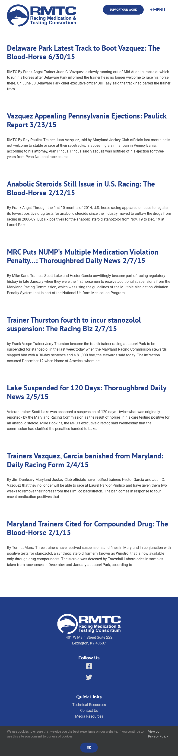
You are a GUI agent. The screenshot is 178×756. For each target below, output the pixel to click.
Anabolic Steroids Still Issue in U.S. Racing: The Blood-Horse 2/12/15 (81, 188)
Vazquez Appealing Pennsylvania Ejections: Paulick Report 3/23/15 (86, 120)
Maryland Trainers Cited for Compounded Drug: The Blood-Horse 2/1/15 (87, 528)
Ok (89, 747)
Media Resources (89, 716)
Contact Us (89, 710)
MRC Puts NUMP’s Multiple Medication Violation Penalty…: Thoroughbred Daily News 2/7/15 (82, 256)
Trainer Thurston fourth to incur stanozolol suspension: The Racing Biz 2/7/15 (74, 324)
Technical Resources (89, 705)
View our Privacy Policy (158, 734)
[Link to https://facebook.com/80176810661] (89, 666)
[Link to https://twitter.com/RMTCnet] (89, 677)
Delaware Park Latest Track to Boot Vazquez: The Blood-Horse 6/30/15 (83, 52)
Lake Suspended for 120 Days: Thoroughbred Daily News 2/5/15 (86, 392)
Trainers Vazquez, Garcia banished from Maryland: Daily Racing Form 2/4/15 (85, 460)
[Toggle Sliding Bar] (157, 9)
